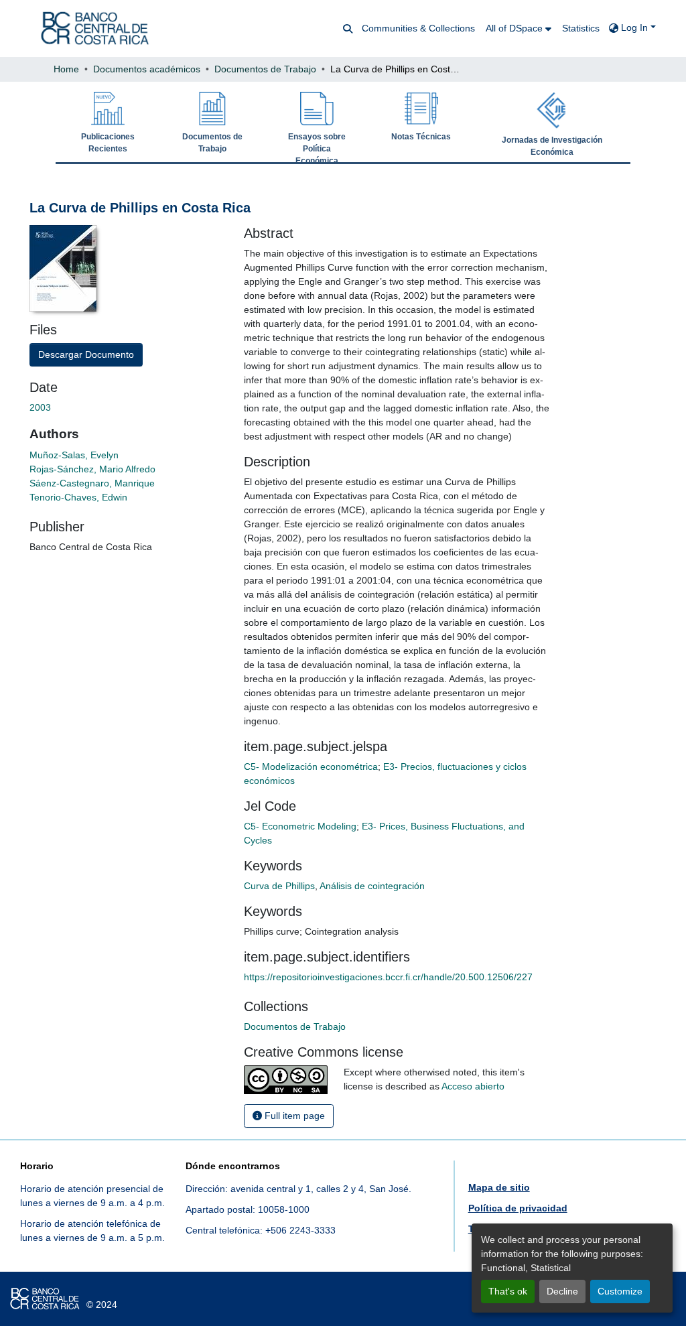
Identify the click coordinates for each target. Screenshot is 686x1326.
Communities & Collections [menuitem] (418, 28)
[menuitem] (518, 28)
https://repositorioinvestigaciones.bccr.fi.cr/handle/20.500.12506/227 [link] (388, 977)
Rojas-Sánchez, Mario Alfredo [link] (92, 469)
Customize (620, 1291)
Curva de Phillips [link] (279, 885)
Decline (562, 1291)
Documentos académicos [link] (146, 69)
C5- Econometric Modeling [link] (300, 826)
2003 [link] (41, 407)
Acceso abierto (472, 1086)
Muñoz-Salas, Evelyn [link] (74, 455)
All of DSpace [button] (514, 28)
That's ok (507, 1291)
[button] (94, 28)
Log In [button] (635, 27)
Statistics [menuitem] (581, 28)
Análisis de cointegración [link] (372, 885)
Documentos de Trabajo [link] (265, 69)
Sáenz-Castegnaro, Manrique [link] (92, 483)
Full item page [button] (293, 1115)
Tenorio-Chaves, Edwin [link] (78, 497)
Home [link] (66, 69)
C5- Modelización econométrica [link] (311, 766)
